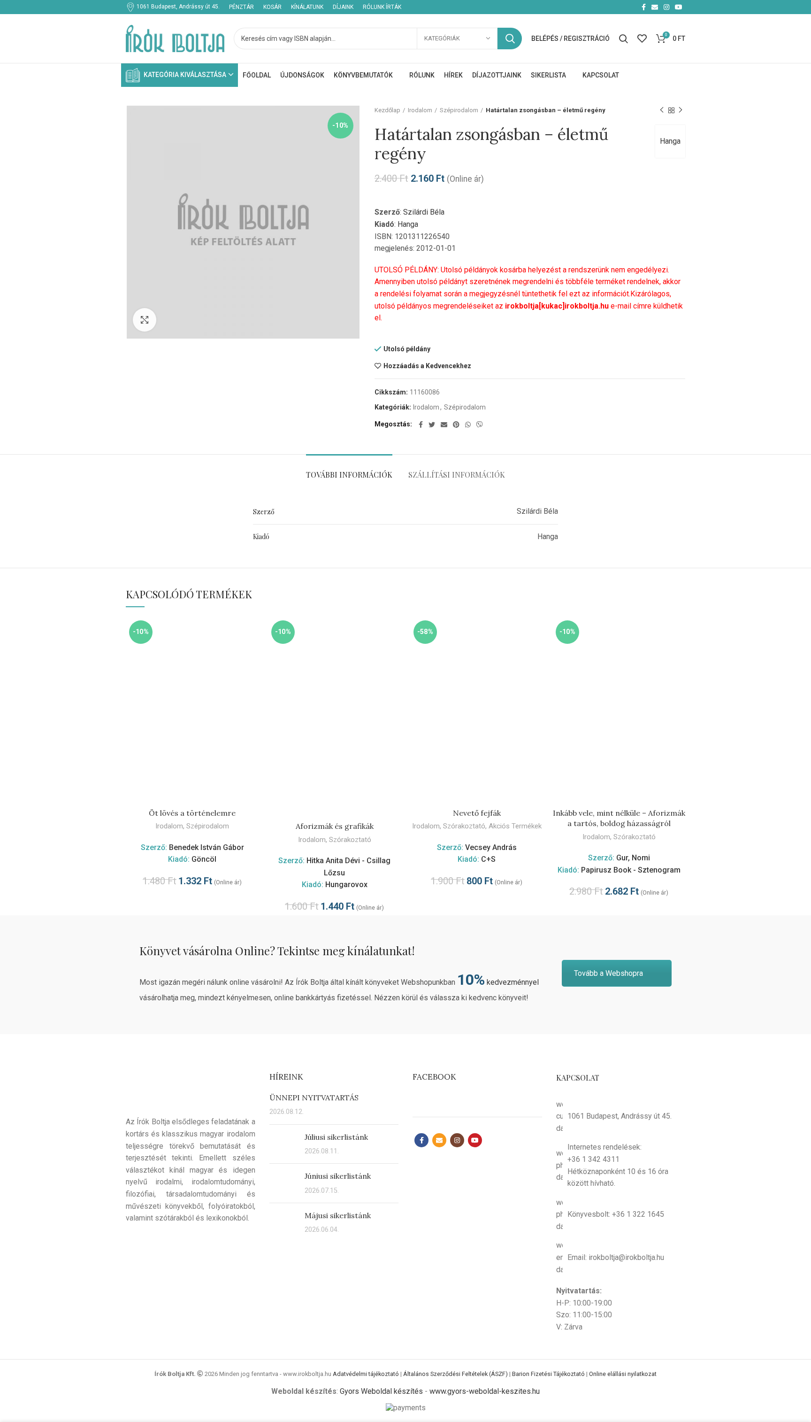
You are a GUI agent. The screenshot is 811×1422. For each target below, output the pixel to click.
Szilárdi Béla (423, 212)
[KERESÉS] (509, 38)
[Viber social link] (480, 424)
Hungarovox (346, 884)
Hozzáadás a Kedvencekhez (427, 366)
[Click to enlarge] (144, 320)
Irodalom (420, 110)
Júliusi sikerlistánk (336, 1137)
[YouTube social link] (678, 7)
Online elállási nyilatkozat (623, 1373)
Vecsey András (491, 847)
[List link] (621, 1165)
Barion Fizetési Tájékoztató (548, 1373)
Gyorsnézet (251, 632)
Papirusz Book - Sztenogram (631, 870)
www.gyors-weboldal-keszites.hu (484, 1391)
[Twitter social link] (432, 424)
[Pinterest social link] (456, 424)
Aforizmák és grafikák (335, 826)
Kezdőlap (387, 110)
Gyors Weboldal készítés (381, 1391)
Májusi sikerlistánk (338, 1215)
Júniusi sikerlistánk (338, 1176)
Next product (680, 110)
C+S (488, 859)
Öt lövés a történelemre (192, 813)
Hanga (670, 141)
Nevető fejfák (477, 813)
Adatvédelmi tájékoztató (366, 1373)
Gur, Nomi (633, 857)
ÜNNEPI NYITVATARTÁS (314, 1097)
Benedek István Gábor (206, 847)
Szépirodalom (459, 110)
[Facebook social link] (644, 7)
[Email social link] (655, 7)
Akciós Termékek (515, 826)
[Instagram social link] (666, 7)
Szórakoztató (350, 839)
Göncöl (203, 859)
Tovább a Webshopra (608, 973)
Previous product (661, 110)
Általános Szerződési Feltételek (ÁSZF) (455, 1373)
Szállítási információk (456, 474)
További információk (349, 474)
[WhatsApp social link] (468, 424)
